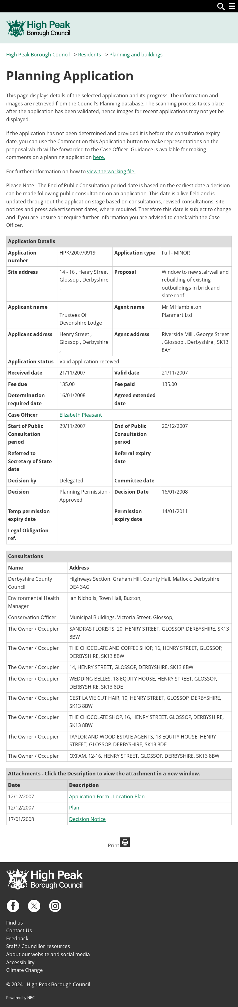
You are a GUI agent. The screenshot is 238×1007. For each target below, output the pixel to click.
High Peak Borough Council (38, 54)
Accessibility (20, 962)
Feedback (17, 938)
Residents (89, 54)
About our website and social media (48, 954)
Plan (74, 807)
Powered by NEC (20, 997)
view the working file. (111, 171)
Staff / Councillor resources (38, 946)
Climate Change (24, 970)
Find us (14, 922)
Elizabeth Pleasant (81, 414)
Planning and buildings (136, 54)
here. (99, 157)
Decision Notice (87, 819)
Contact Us (19, 930)
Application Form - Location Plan (107, 796)
